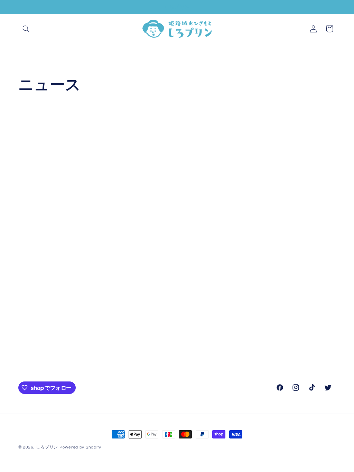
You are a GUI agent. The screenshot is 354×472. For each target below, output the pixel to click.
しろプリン (47, 447)
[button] (26, 29)
